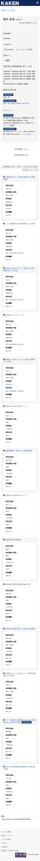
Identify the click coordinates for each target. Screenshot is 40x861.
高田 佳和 (8, 188)
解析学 (19, 103)
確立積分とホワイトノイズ (14, 315)
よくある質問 (6, 839)
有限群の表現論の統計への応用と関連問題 (20, 629)
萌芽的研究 (9, 338)
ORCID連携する (27, 23)
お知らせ (4, 843)
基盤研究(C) (9, 202)
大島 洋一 (8, 280)
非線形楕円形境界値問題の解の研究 (17, 584)
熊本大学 (8, 215)
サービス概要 (6, 832)
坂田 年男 (8, 638)
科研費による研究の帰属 (9, 850)
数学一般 (6, 97)
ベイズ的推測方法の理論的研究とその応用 (20, 224)
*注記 (35, 23)
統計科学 (26, 103)
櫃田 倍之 (8, 324)
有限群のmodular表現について (16, 406)
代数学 (13, 103)
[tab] (21, 149)
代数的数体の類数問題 (13, 540)
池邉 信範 (8, 594)
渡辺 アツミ (9, 416)
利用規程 (4, 847)
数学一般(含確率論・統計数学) (15, 253)
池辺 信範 (8, 778)
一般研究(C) (9, 429)
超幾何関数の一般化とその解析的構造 (18, 451)
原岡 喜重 (8, 460)
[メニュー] (37, 2)
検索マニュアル (6, 835)
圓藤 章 (8, 549)
